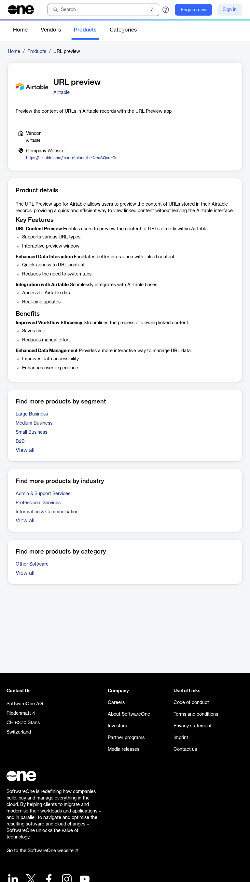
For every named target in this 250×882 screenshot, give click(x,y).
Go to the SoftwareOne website (40, 851)
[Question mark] (165, 9)
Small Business (31, 432)
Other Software (32, 564)
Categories (123, 29)
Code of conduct (191, 702)
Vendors (51, 29)
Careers (116, 702)
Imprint (181, 737)
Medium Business (34, 423)
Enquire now (194, 10)
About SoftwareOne (129, 714)
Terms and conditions (196, 714)
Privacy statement (193, 726)
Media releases (123, 749)
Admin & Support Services (43, 494)
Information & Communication (47, 512)
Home (20, 29)
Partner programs (126, 737)
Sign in (230, 9)
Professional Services (38, 503)
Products (85, 29)
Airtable (61, 92)
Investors (117, 726)
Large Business (32, 414)
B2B (20, 441)
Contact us (185, 749)
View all (25, 450)
